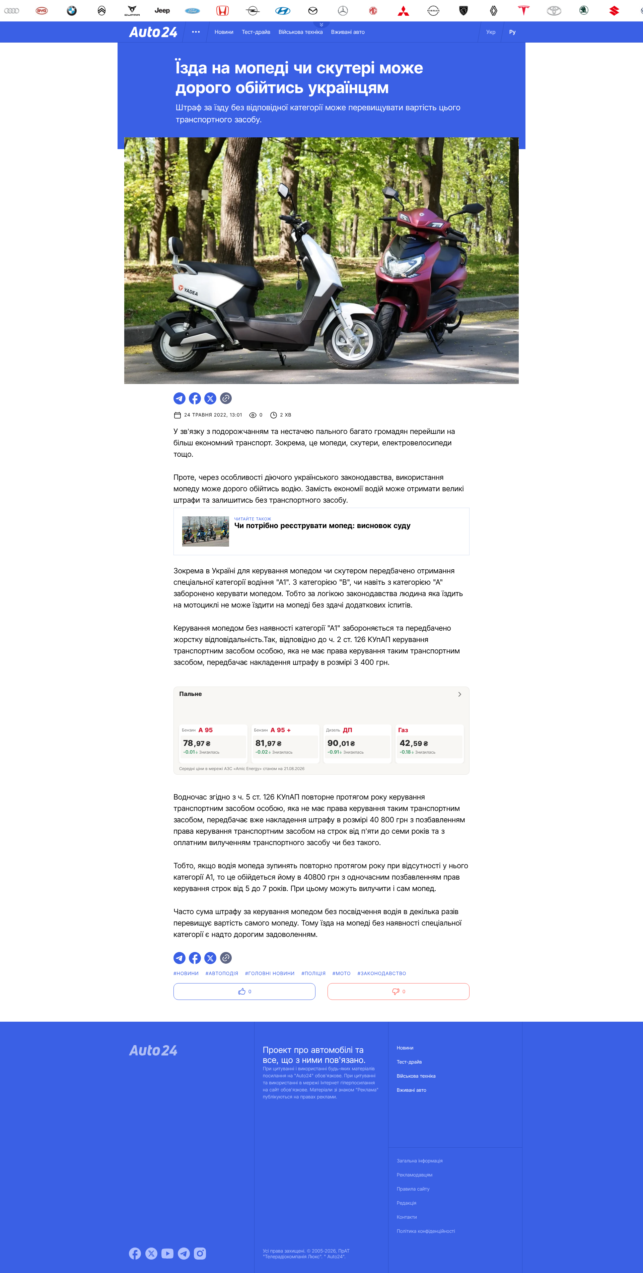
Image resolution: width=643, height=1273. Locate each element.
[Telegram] (184, 1254)
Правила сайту (413, 1189)
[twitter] (210, 398)
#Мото (342, 973)
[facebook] (195, 398)
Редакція (406, 1203)
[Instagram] (200, 1254)
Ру (512, 31)
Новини (224, 31)
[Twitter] (151, 1254)
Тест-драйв (256, 31)
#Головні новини (270, 973)
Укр (491, 31)
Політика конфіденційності (426, 1231)
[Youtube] (167, 1254)
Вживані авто (348, 31)
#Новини (186, 973)
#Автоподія (222, 973)
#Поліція (313, 973)
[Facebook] (135, 1254)
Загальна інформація (420, 1161)
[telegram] (179, 398)
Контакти (407, 1217)
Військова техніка (301, 31)
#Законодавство (382, 973)
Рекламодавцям (415, 1175)
